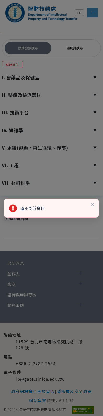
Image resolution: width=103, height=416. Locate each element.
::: (1, 32)
